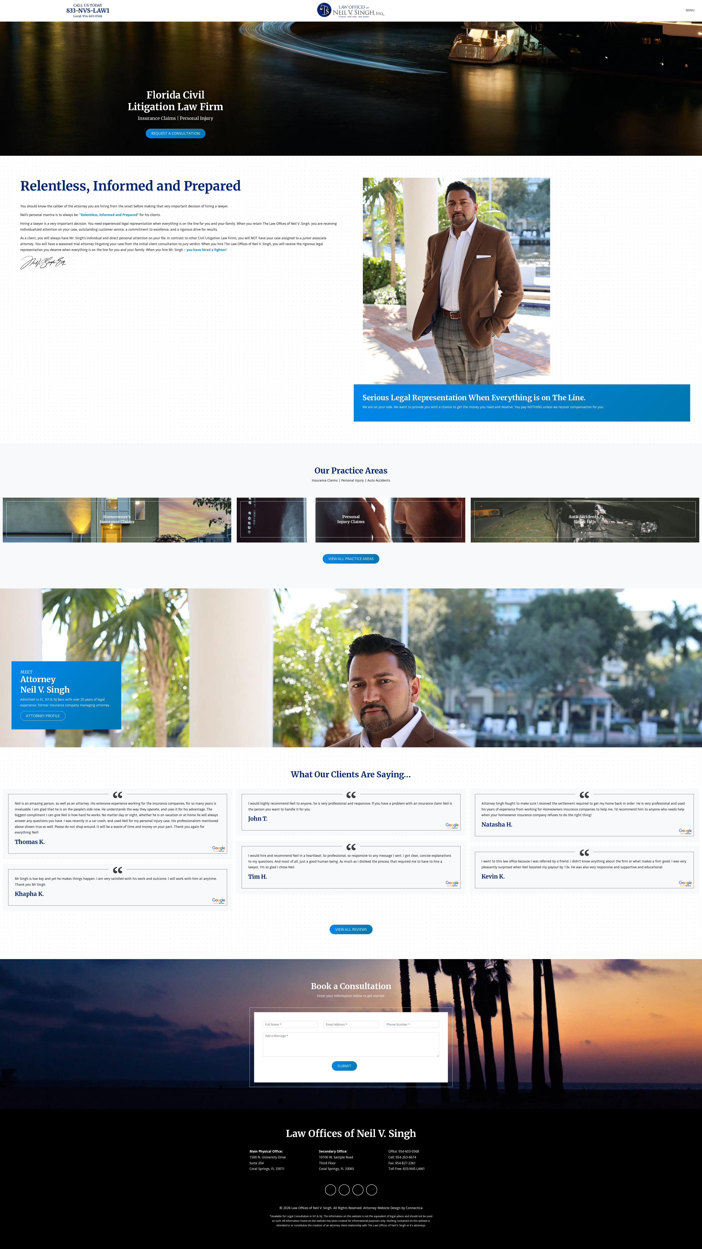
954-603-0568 (92, 16)
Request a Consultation (175, 133)
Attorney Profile (43, 715)
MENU (690, 10)
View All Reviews (351, 929)
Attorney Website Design (382, 1208)
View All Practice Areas (351, 558)
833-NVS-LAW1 (87, 10)
